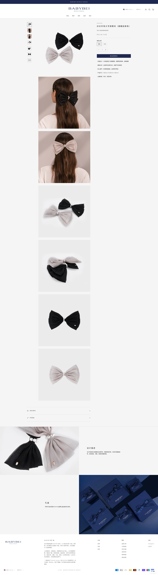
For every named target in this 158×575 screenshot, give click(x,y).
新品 (68, 16)
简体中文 (138, 9)
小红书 (150, 546)
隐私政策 (124, 557)
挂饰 (84, 16)
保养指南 (124, 554)
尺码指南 (124, 546)
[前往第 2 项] (29, 30)
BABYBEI (99, 23)
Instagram (151, 543)
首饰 (73, 16)
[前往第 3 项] (29, 36)
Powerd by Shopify (75, 570)
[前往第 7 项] (29, 60)
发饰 (79, 16)
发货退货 (124, 552)
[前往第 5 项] (29, 48)
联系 (90, 16)
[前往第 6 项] (29, 54)
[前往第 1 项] (29, 24)
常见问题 (124, 549)
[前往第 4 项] (29, 42)
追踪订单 (124, 543)
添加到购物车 (114, 56)
